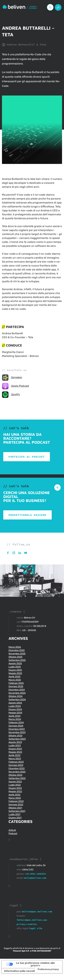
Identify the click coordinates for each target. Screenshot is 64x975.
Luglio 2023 (15, 745)
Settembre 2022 (17, 778)
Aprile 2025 (14, 676)
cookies (32, 924)
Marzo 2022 (15, 798)
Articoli (12, 830)
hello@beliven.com (35, 877)
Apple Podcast (20, 385)
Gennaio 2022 (16, 804)
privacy (21, 924)
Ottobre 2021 (15, 807)
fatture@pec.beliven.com (32, 919)
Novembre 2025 (17, 653)
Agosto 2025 (15, 663)
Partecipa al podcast (27, 456)
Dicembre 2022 (17, 768)
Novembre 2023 (17, 732)
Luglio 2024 (15, 706)
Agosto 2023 (15, 742)
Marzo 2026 (15, 647)
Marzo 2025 (15, 679)
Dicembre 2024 (17, 689)
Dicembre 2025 (17, 650)
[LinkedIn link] (21, 552)
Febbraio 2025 (16, 683)
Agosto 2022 (15, 781)
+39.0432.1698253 (35, 873)
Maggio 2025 (15, 673)
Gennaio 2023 (16, 765)
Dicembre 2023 (17, 729)
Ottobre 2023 (15, 735)
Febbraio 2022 (16, 801)
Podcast (13, 833)
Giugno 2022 (15, 788)
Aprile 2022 (14, 794)
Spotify (15, 394)
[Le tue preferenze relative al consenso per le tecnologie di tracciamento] (48, 969)
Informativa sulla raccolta (20, 971)
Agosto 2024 (15, 702)
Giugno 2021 (15, 817)
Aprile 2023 (14, 755)
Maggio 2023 (15, 752)
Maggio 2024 (15, 712)
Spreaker (16, 377)
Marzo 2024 (15, 719)
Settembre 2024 (17, 699)
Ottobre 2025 (15, 657)
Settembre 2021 (17, 811)
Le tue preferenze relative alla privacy (35, 964)
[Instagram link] (15, 552)
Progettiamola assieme (27, 515)
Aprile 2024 (15, 716)
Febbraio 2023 (16, 762)
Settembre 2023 (17, 739)
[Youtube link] (27, 552)
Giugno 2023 (15, 748)
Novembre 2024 (17, 693)
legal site (35, 928)
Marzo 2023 (15, 758)
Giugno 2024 (15, 709)
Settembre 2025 (17, 660)
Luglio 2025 (15, 666)
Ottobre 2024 (15, 696)
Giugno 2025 (15, 670)
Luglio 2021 (14, 814)
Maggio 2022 (15, 791)
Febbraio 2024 (16, 722)
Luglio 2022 (15, 785)
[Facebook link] (9, 552)
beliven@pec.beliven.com (37, 911)
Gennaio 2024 (16, 725)
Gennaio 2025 (16, 686)
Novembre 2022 (17, 771)
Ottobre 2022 (15, 775)
